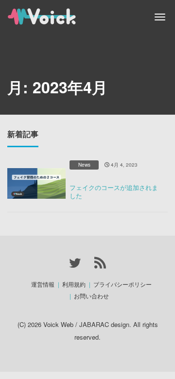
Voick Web (58, 324)
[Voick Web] (56, 15)
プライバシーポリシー (122, 284)
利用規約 (74, 284)
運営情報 (42, 284)
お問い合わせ (91, 296)
